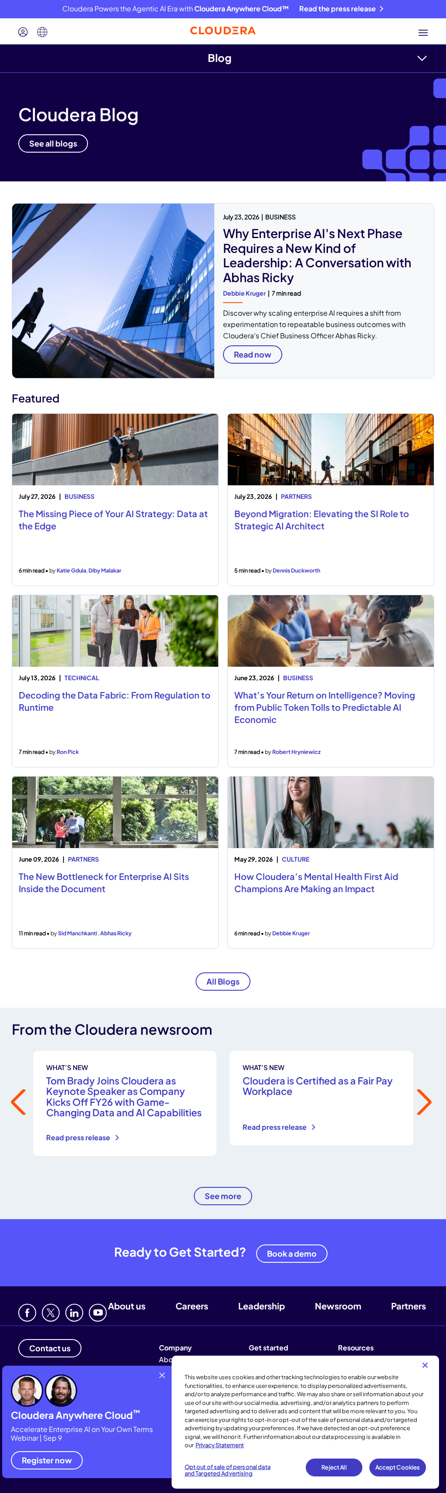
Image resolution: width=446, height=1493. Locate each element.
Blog (220, 57)
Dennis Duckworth (296, 570)
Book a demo (292, 1253)
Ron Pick (68, 751)
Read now (252, 354)
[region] (305, 1422)
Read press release (79, 1137)
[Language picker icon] (42, 32)
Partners (408, 1305)
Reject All (333, 1467)
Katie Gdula (71, 570)
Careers (192, 1305)
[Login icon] (23, 32)
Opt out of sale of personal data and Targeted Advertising (227, 1470)
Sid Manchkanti (78, 933)
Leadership (261, 1305)
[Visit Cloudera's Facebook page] (27, 1313)
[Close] (425, 1365)
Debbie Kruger (244, 293)
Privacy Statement (220, 1445)
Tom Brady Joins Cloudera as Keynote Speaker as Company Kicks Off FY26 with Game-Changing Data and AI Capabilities (124, 1096)
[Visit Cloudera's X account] (51, 1313)
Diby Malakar (105, 570)
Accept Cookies (397, 1467)
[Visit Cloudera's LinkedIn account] (74, 1313)
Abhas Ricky (116, 933)
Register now (47, 1460)
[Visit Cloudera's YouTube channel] (98, 1313)
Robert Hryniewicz (296, 751)
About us (126, 1305)
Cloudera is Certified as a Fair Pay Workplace (318, 1085)
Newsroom (338, 1305)
